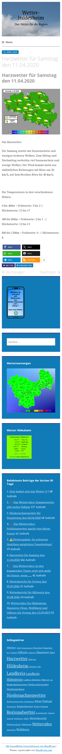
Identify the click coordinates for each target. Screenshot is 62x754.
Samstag (51, 713)
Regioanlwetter (25, 706)
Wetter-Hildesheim (31, 15)
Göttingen (32, 653)
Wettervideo (42, 723)
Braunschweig (27, 648)
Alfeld (19, 648)
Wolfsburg (22, 729)
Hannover (42, 652)
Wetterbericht (38, 718)
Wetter (9, 265)
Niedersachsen (15, 689)
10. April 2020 (10, 52)
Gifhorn (23, 652)
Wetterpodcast (14, 724)
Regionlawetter (41, 713)
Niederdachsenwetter (17, 684)
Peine (38, 701)
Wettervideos (11, 730)
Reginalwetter (11, 707)
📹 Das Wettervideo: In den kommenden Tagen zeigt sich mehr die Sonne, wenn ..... (29, 570)
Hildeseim (32, 659)
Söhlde (26, 718)
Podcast (47, 701)
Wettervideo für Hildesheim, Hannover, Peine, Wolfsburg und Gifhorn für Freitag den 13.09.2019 (28, 608)
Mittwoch (45, 680)
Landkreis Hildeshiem (32, 680)
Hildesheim (17, 665)
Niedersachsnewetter (15, 701)
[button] (12, 247)
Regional (44, 706)
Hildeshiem (33, 667)
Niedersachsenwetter (26, 695)
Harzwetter (25, 265)
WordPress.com (44, 750)
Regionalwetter (21, 712)
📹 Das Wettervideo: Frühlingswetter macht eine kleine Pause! (28, 528)
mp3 (51, 680)
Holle (39, 667)
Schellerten (18, 718)
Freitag (13, 652)
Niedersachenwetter (38, 684)
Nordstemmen (29, 702)
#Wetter (11, 647)
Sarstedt (10, 718)
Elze (8, 653)
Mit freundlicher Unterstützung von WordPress (30, 746)
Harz (52, 652)
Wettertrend (26, 724)
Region (37, 706)
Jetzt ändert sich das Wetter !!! (28, 491)
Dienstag (37, 647)
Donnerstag (47, 648)
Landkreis (16, 673)
